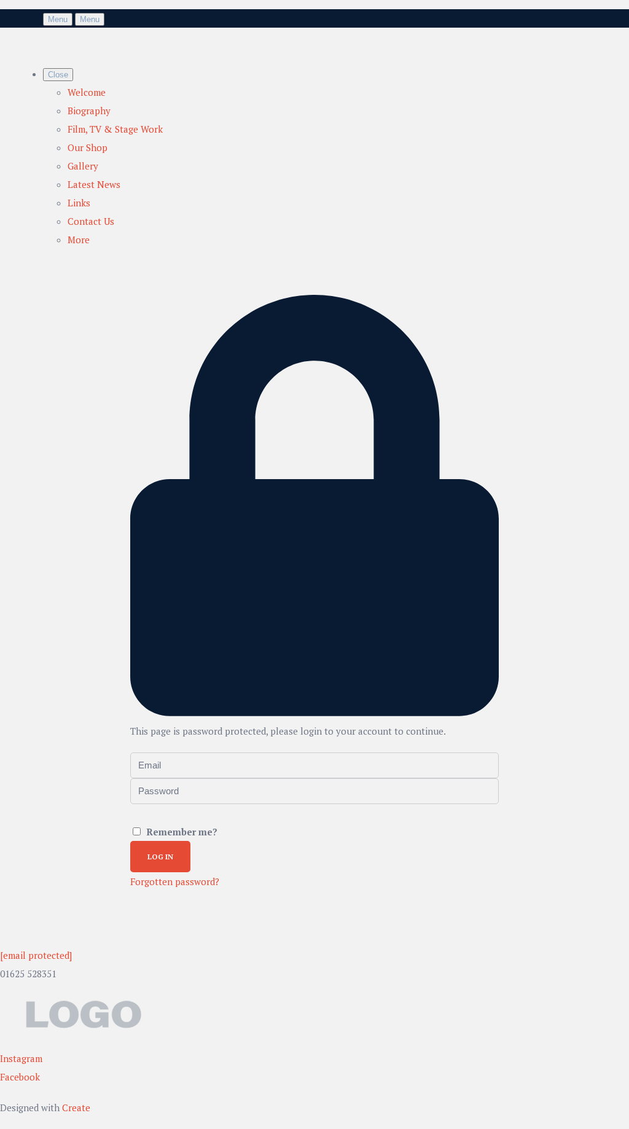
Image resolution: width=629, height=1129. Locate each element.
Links (79, 203)
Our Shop (87, 147)
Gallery (83, 166)
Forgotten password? (174, 881)
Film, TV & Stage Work (115, 129)
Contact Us (91, 221)
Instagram (21, 1058)
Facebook (20, 1077)
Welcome (87, 92)
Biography (89, 110)
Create (76, 1107)
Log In (160, 856)
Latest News (94, 184)
